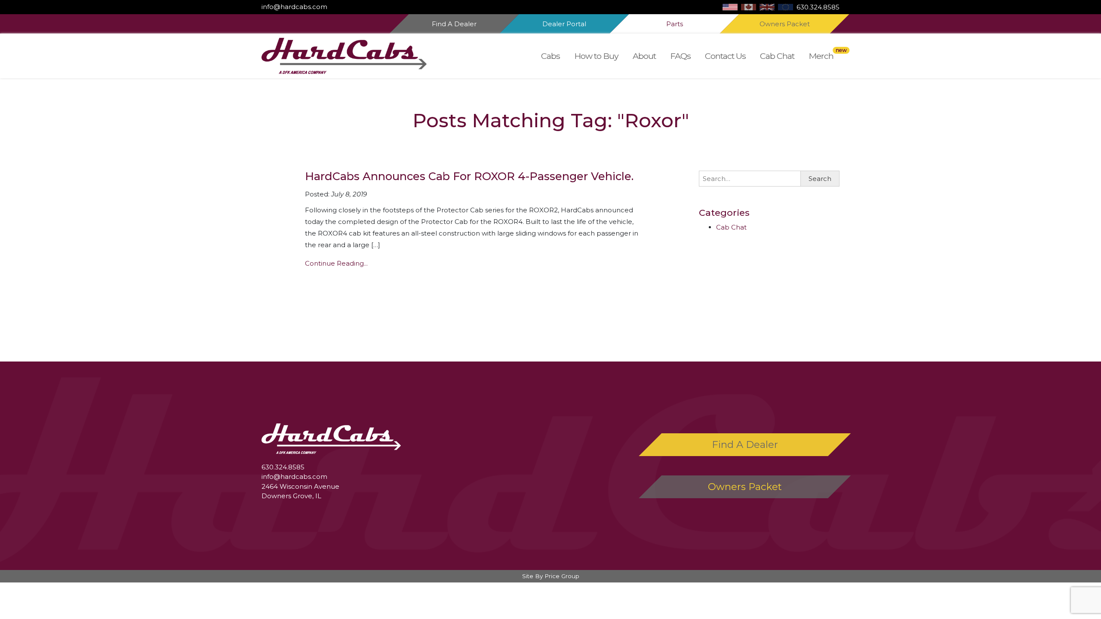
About (644, 56)
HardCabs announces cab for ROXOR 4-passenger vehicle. (469, 176)
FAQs (680, 56)
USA (730, 7)
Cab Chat (777, 56)
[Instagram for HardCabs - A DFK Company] (332, 7)
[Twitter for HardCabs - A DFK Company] (336, 7)
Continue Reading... (336, 263)
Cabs (550, 56)
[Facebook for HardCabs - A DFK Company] (329, 7)
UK (767, 7)
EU (785, 7)
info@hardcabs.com (294, 7)
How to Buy (596, 56)
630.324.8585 (818, 7)
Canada (748, 7)
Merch (821, 56)
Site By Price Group (550, 576)
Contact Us (725, 56)
